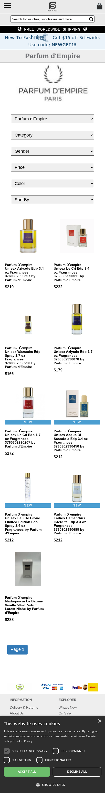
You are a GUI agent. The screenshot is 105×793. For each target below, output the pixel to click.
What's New (68, 707)
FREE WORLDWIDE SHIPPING (52, 29)
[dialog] (52, 754)
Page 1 (17, 649)
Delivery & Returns (24, 707)
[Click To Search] (91, 19)
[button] (7, 6)
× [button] (99, 721)
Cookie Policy (22, 741)
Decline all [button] (77, 772)
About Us (17, 713)
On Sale (65, 713)
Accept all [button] (27, 772)
